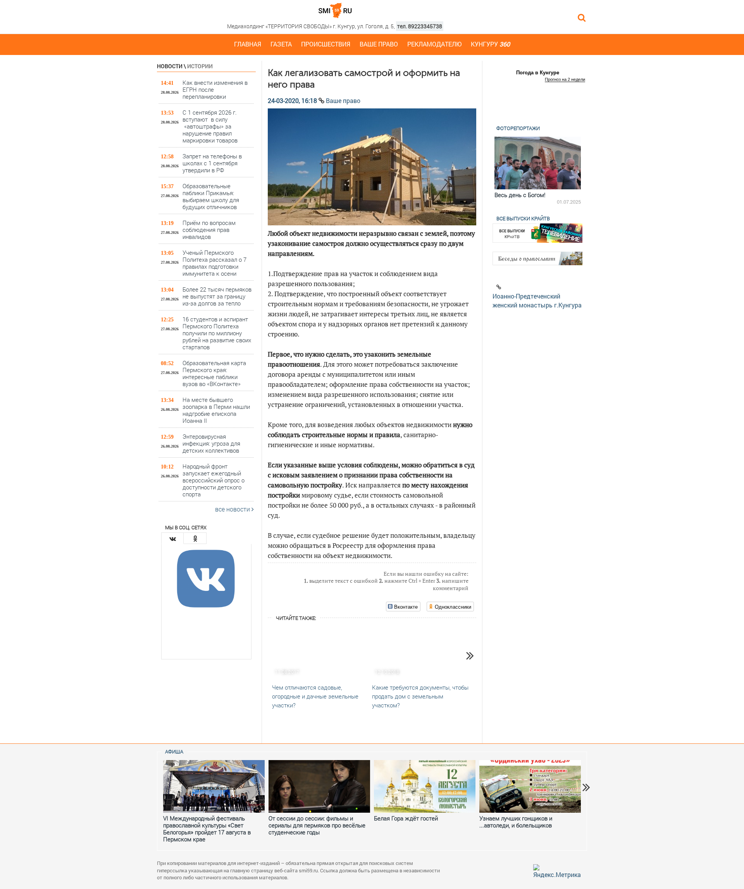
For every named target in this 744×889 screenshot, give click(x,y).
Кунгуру (490, 44)
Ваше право (379, 44)
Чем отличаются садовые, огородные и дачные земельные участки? (315, 696)
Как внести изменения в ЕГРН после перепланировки (215, 89)
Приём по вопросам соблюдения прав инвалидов (209, 229)
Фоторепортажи (518, 128)
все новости (233, 509)
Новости (170, 66)
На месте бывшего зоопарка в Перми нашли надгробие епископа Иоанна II (216, 410)
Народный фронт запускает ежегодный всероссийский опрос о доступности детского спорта (214, 480)
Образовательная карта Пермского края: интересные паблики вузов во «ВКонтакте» (214, 373)
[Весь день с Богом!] (537, 163)
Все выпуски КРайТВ (523, 218)
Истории (200, 66)
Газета (281, 44)
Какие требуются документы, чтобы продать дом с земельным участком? (420, 696)
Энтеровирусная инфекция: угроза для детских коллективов (211, 443)
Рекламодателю (434, 44)
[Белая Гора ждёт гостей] (424, 786)
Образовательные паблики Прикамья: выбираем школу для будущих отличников (211, 196)
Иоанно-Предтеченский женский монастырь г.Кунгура (537, 300)
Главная (247, 44)
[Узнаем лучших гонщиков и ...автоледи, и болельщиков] (530, 786)
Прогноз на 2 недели (565, 79)
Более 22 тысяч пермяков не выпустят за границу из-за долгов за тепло (217, 296)
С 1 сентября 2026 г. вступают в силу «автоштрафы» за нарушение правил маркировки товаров (210, 126)
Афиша (174, 751)
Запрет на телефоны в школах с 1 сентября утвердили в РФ (212, 162)
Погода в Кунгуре (537, 73)
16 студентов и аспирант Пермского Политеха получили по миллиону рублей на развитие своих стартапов (217, 332)
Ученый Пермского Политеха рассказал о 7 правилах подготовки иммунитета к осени (214, 263)
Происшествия (325, 44)
